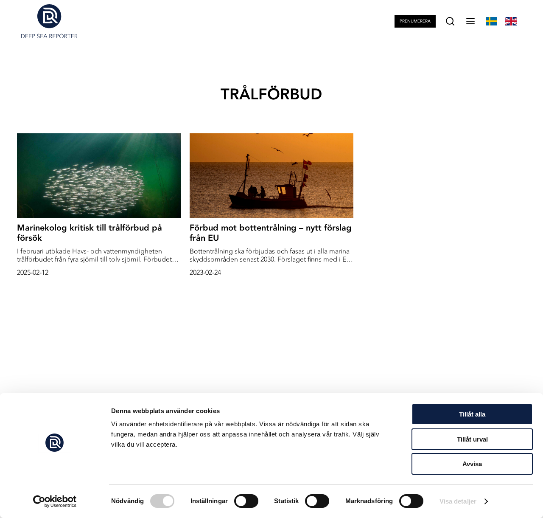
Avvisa (472, 463)
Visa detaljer (457, 501)
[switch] (246, 501)
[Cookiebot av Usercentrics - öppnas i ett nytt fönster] (55, 501)
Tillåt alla (472, 414)
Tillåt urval (472, 439)
